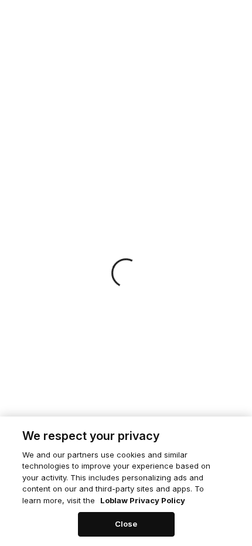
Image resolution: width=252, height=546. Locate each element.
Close (126, 523)
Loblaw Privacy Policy (142, 500)
